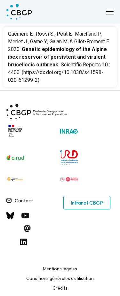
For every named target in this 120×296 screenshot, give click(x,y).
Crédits (60, 288)
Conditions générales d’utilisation (60, 278)
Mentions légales (60, 269)
